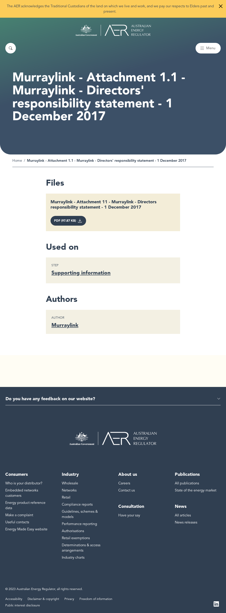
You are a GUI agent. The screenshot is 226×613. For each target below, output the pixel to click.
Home (17, 160)
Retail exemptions (76, 538)
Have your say (129, 515)
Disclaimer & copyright (43, 599)
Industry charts (73, 557)
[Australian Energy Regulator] (113, 30)
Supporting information (81, 272)
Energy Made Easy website (26, 529)
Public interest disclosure (22, 605)
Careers (124, 483)
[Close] (220, 6)
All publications (187, 483)
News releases (186, 522)
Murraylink (64, 325)
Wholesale (70, 483)
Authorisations (73, 531)
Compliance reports (77, 504)
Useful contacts (17, 522)
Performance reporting (79, 524)
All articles (183, 515)
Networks (69, 490)
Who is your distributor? (23, 483)
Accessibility (13, 599)
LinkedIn (216, 604)
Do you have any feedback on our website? (50, 398)
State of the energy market (195, 490)
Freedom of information (95, 599)
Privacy (69, 599)
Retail (66, 497)
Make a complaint (19, 515)
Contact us (126, 490)
